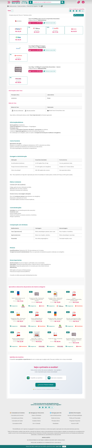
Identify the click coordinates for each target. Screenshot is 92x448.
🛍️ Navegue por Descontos (36, 413)
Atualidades (55, 423)
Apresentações (79, 15)
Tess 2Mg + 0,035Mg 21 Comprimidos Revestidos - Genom (44, 67)
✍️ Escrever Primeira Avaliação (45, 384)
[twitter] (76, 11)
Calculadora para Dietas (17, 418)
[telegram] (73, 11)
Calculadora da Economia (17, 415)
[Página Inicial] (8, 6)
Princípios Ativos (56, 420)
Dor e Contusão (36, 423)
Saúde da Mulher (22, 6)
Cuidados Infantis (36, 418)
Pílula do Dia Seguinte (32, 6)
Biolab (48, 98)
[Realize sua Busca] (62, 2)
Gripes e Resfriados (36, 415)
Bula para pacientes (30, 110)
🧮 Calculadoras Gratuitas (17, 413)
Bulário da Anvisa (55, 418)
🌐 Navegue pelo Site (55, 413)
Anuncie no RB (74, 423)
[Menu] (9, 2)
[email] (70, 11)
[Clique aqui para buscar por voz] (31, 2)
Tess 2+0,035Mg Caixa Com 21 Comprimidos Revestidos (44, 18)
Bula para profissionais (18, 110)
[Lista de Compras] (78, 2)
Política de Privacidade (74, 418)
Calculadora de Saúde (17, 420)
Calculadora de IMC (17, 423)
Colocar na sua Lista (50, 22)
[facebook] (79, 11)
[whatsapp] (82, 11)
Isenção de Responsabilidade (75, 415)
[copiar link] (42, 6)
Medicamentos (13, 6)
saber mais (58, 446)
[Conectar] (83, 2)
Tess (40, 6)
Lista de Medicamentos (55, 415)
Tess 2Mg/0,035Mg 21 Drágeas (36, 46)
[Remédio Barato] (16, 2)
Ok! (64, 446)
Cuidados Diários (36, 420)
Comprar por (36, 23)
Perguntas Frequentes (75, 420)
